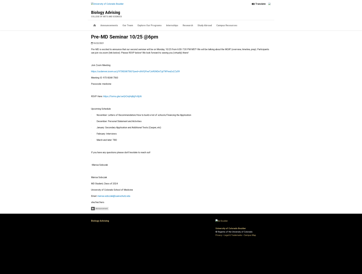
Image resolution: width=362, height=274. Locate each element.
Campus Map (250, 235)
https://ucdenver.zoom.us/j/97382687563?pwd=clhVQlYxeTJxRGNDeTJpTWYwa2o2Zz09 (135, 71)
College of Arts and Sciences (106, 16)
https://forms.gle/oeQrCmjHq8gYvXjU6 (122, 96)
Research (188, 25)
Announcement (102, 209)
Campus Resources (226, 25)
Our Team (127, 25)
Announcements (109, 25)
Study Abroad (205, 25)
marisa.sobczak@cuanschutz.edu (113, 196)
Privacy (219, 235)
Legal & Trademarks (233, 235)
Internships (172, 25)
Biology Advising (105, 12)
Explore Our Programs (150, 25)
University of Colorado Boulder (231, 228)
